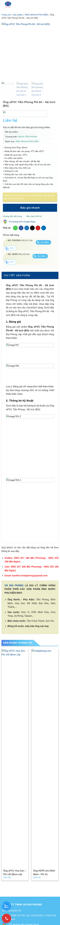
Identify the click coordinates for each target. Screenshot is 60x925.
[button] (46, 4)
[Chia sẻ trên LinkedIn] (43, 228)
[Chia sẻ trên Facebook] (21, 228)
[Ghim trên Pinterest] (38, 228)
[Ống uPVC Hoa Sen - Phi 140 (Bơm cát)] (15, 758)
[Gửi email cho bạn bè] (32, 228)
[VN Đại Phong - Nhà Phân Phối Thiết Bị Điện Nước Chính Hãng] (21, 4)
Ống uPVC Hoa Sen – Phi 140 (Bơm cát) (14, 872)
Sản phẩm (18, 15)
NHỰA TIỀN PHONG (27, 136)
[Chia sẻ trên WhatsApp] (15, 228)
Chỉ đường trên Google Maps (22, 221)
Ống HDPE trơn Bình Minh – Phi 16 (44, 872)
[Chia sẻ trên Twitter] (26, 228)
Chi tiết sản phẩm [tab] (17, 275)
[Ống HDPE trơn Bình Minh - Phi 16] (45, 758)
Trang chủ (6, 15)
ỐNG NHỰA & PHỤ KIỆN (36, 15)
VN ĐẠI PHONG (14, 585)
